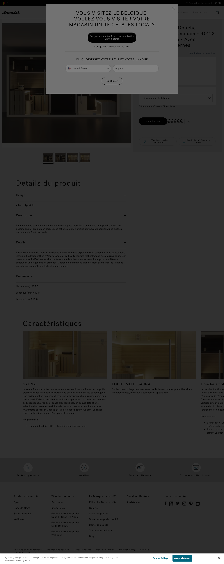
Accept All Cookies (182, 558)
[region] (112, 558)
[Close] (219, 558)
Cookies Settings (160, 558)
